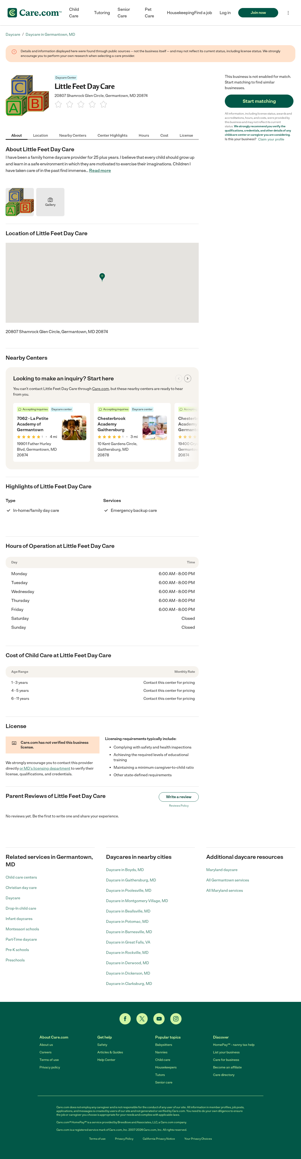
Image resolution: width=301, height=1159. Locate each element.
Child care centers (21, 877)
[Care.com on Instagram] (176, 1018)
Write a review (178, 797)
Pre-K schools (17, 950)
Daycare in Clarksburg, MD (129, 983)
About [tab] (16, 135)
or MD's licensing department (45, 768)
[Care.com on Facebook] (125, 1018)
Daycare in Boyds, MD (125, 870)
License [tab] (186, 135)
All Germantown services (227, 880)
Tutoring (102, 12)
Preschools (15, 960)
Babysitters (163, 1045)
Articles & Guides (110, 1052)
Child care (162, 1060)
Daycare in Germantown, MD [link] (50, 34)
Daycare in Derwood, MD (127, 963)
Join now (258, 12)
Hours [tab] (144, 135)
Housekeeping (180, 12)
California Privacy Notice (159, 1138)
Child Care (74, 13)
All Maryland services (224, 890)
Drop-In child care (21, 908)
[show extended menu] (288, 12)
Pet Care (149, 13)
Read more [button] (100, 170)
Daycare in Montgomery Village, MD (137, 901)
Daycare (13, 898)
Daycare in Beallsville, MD (128, 911)
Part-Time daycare (21, 939)
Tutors (160, 1075)
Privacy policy (50, 1067)
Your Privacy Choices (198, 1138)
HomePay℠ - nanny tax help (233, 1045)
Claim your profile (271, 139)
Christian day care (21, 887)
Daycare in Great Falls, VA (128, 942)
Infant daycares (19, 918)
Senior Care (124, 13)
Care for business (226, 1060)
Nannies (161, 1052)
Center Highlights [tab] (112, 135)
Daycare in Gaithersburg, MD (131, 880)
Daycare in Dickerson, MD (128, 973)
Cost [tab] (164, 135)
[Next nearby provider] (187, 378)
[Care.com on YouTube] (159, 1018)
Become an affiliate (227, 1067)
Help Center (106, 1060)
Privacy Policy (124, 1138)
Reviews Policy (179, 805)
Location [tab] (40, 135)
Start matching (259, 101)
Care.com (100, 388)
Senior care (163, 1082)
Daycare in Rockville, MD (127, 952)
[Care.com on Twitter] (142, 1018)
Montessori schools (22, 929)
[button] (225, 13)
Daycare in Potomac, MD (127, 921)
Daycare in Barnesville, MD (129, 932)
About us (46, 1045)
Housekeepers (166, 1067)
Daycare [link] (13, 34)
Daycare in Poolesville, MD (128, 890)
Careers (45, 1052)
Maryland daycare (222, 870)
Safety (102, 1045)
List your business (226, 1052)
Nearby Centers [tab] (72, 135)
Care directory (223, 1075)
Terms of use (49, 1060)
